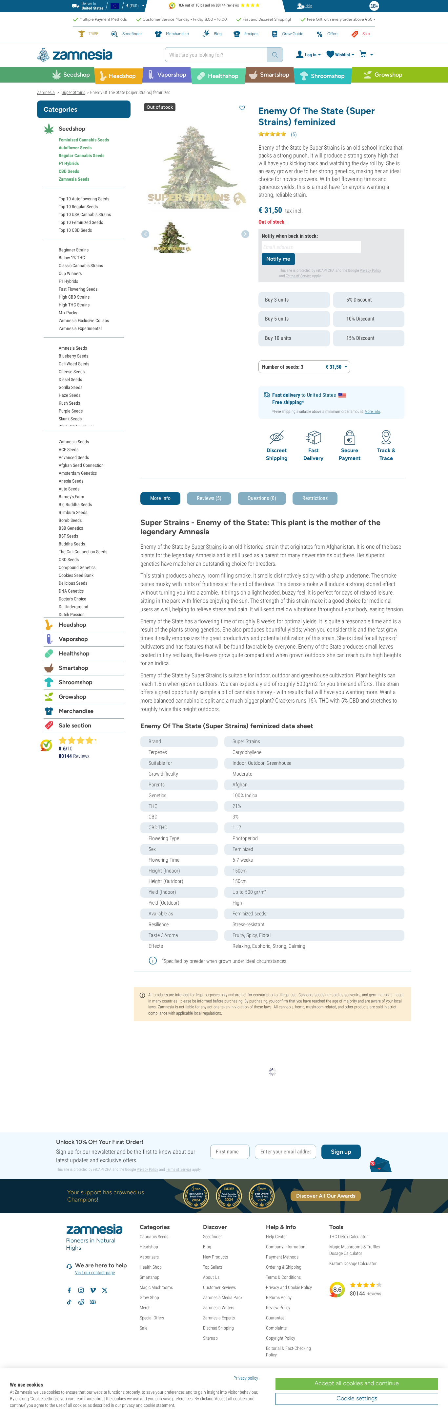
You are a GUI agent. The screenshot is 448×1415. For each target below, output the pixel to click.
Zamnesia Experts (219, 1317)
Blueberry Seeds (73, 355)
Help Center (276, 1236)
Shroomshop (75, 682)
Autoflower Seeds (75, 147)
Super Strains (207, 546)
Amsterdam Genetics (78, 473)
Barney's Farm (71, 496)
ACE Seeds (68, 449)
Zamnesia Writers (218, 1307)
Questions (262, 498)
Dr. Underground (73, 606)
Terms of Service (298, 276)
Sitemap (210, 1338)
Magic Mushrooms (156, 1287)
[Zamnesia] (96, 55)
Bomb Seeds (70, 520)
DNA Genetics (71, 591)
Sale (143, 1328)
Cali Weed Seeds (74, 363)
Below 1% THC (72, 257)
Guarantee (275, 1317)
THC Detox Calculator (348, 1236)
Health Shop (151, 1267)
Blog (207, 1246)
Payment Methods (282, 1256)
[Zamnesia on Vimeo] (93, 1290)
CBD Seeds (69, 171)
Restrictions (315, 498)
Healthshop (74, 653)
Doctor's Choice (72, 598)
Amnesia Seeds (73, 348)
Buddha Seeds (72, 543)
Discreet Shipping (218, 1328)
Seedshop (72, 128)
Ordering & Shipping (283, 1267)
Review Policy (278, 1307)
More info (372, 411)
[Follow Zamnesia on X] (104, 1290)
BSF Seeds (68, 536)
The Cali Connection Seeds (83, 551)
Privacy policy (246, 1378)
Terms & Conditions (283, 1277)
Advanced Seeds (74, 457)
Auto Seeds (69, 488)
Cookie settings (356, 1398)
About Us (211, 1277)
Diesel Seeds (70, 379)
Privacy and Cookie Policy (289, 1287)
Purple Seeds (71, 410)
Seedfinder (212, 1236)
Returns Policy (279, 1297)
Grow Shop (149, 1297)
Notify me (278, 259)
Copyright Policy (280, 1338)
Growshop (72, 696)
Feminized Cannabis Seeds (84, 139)
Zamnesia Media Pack (222, 1297)
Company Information (285, 1246)
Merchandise (76, 711)
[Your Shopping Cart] (367, 54)
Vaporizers (149, 1256)
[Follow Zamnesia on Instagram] (81, 1290)
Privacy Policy (370, 270)
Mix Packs (68, 312)
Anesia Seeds (71, 481)
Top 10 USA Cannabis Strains (85, 214)
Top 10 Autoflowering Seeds (84, 198)
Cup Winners (70, 273)
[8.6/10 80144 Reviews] (80, 740)
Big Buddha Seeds (75, 504)
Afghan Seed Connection (81, 465)
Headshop (72, 624)
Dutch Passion (72, 614)
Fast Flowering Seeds (78, 289)
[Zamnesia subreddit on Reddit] (81, 1302)
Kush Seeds (69, 403)
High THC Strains (74, 304)
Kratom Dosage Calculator (353, 1263)
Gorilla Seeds (70, 387)
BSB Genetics (71, 528)
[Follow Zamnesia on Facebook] (69, 1290)
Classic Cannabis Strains (81, 265)
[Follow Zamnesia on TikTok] (69, 1302)
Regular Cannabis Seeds (81, 155)
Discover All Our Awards (325, 1196)
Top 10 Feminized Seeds (81, 222)
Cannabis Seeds (154, 1236)
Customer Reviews (219, 1287)
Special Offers (152, 1317)
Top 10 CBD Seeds (75, 230)
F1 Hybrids (69, 163)
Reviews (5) (209, 498)
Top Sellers (212, 1267)
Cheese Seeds (72, 371)
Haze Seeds (69, 395)
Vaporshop (73, 639)
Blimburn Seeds (73, 512)
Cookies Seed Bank (76, 575)
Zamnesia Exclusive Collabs (84, 320)
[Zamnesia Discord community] (93, 1302)
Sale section (75, 725)
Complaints (276, 1328)
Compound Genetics (77, 567)
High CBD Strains (74, 297)
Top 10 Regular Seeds (78, 206)
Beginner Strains (74, 249)
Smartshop (73, 667)
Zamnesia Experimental (80, 328)
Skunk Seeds (70, 418)
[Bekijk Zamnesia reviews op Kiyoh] (46, 745)
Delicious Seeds (73, 583)
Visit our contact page (95, 1272)
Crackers (285, 700)
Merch (145, 1307)
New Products (215, 1256)
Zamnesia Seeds (74, 179)
